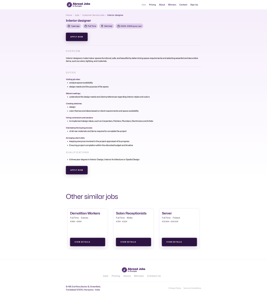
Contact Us (154, 275)
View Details (82, 242)
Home (69, 15)
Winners (172, 4)
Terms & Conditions (192, 288)
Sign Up (194, 4)
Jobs (144, 4)
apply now (76, 37)
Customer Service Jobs (93, 15)
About (162, 4)
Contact (183, 4)
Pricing (152, 4)
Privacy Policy (175, 288)
